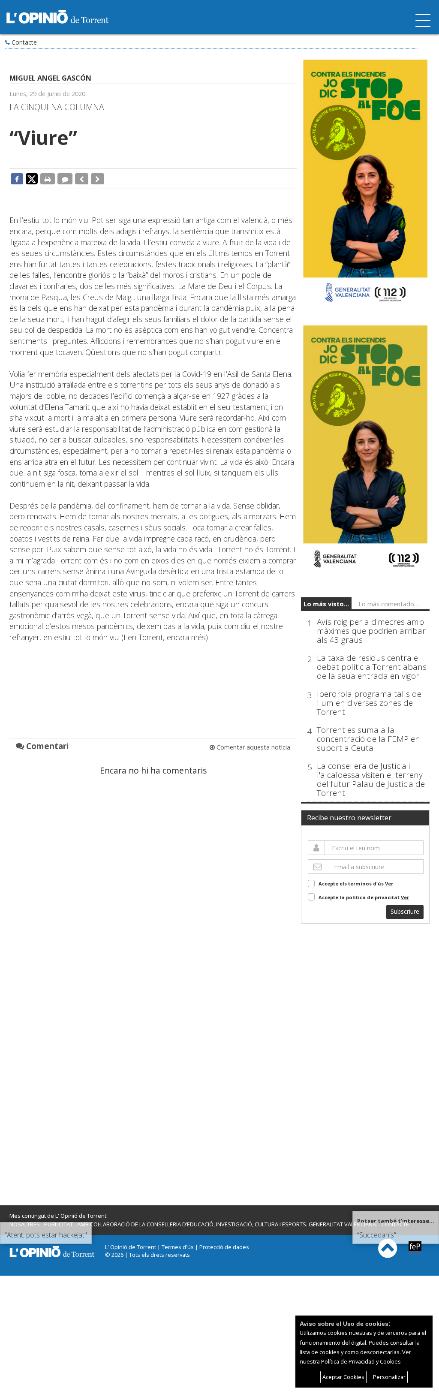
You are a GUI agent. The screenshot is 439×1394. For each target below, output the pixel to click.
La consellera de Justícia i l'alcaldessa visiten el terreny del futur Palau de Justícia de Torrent (371, 780)
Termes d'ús (178, 1247)
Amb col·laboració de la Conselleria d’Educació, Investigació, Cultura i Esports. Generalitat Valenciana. (227, 1224)
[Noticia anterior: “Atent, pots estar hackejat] (81, 178)
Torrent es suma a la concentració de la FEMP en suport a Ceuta (368, 739)
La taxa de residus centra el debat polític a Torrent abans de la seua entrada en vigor (372, 666)
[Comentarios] (64, 178)
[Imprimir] (47, 178)
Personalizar (389, 1377)
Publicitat (58, 1224)
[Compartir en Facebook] (17, 178)
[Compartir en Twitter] (32, 178)
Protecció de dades (224, 1247)
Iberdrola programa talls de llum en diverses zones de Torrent (369, 703)
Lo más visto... (326, 604)
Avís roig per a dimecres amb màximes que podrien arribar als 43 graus (371, 630)
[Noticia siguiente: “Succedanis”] (97, 178)
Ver (389, 883)
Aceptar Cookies (343, 1377)
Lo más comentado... (388, 604)
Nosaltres (24, 1224)
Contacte (24, 42)
